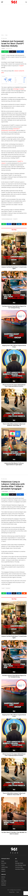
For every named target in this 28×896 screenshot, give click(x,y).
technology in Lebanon (18, 89)
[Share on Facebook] (20, 51)
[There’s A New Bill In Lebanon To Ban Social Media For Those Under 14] (14, 405)
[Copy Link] (12, 51)
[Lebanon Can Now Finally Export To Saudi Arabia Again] (14, 248)
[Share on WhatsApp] (5, 51)
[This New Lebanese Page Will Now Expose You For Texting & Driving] (14, 288)
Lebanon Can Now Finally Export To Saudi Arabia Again (14, 267)
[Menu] (2, 2)
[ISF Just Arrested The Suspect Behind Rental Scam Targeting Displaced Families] (14, 366)
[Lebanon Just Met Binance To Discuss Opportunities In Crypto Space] (14, 444)
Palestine (8, 588)
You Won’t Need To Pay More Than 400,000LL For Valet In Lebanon (14, 833)
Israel (3, 588)
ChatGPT (21, 65)
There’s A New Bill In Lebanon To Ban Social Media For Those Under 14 (14, 424)
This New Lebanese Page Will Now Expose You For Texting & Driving (14, 307)
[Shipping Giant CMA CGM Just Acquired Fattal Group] (14, 327)
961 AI (3, 48)
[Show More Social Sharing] (25, 51)
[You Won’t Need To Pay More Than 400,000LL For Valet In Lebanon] (14, 814)
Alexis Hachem (5, 491)
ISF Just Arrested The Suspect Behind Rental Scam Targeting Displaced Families (14, 385)
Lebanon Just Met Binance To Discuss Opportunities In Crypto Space (14, 463)
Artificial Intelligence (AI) (7, 219)
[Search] (26, 2)
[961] (14, 2)
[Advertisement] (14, 19)
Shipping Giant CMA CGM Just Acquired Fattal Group (14, 346)
